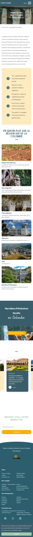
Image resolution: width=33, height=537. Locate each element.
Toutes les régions (20, 473)
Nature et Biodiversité (21, 486)
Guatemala (4, 500)
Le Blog (3, 475)
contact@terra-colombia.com (9, 511)
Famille (18, 484)
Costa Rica (4, 499)
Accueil (3, 27)
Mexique (18, 500)
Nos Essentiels (5, 488)
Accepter (16, 534)
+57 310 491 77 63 (20, 511)
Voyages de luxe (20, 489)
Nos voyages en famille (16, 333)
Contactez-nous (5, 477)
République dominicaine (22, 499)
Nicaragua (4, 502)
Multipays (4, 486)
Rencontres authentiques (22, 488)
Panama (18, 502)
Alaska (3, 504)
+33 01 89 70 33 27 (6, 512)
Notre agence (19, 475)
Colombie (18, 497)
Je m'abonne (16, 432)
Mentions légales (20, 477)
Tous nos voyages (6, 473)
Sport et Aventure (6, 489)
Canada (4, 497)
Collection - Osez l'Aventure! (8, 484)
